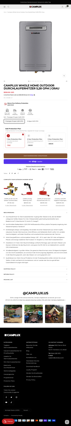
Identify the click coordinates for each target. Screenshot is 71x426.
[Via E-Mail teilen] (18, 173)
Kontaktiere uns (31, 357)
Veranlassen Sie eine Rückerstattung (32, 362)
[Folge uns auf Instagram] (16, 397)
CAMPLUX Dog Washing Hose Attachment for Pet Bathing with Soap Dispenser (27, 199)
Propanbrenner (8, 377)
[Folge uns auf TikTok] (11, 402)
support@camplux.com (56, 358)
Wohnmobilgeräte (10, 371)
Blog (27, 351)
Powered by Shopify (16, 415)
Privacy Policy (30, 380)
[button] (35, 104)
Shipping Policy (10, 269)
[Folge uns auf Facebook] (6, 397)
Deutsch (25, 410)
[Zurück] (4, 81)
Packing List (8, 279)
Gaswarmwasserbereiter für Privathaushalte (13, 352)
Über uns (29, 354)
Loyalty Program (31, 370)
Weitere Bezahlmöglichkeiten (35, 166)
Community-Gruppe (10, 392)
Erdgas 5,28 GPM (32, 121)
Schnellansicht (60, 205)
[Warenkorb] (66, 7)
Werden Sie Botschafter (34, 376)
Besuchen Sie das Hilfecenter (31, 346)
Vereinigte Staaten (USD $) (12, 410)
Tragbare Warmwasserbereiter (10, 346)
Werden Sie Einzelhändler (34, 373)
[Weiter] (66, 81)
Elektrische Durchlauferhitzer (9, 366)
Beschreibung (9, 212)
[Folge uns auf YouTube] (6, 402)
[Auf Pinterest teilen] (12, 173)
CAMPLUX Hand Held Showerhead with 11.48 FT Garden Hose (44, 199)
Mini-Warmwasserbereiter (12, 362)
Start (5, 12)
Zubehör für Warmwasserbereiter (10, 357)
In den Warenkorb (10, 205)
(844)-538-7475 (56, 353)
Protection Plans (9, 381)
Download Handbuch (33, 366)
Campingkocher (9, 374)
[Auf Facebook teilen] (9, 173)
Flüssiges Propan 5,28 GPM (14, 121)
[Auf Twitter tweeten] (15, 173)
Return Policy (9, 274)
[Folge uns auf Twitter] (11, 397)
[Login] (62, 6)
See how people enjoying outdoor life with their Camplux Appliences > (43, 300)
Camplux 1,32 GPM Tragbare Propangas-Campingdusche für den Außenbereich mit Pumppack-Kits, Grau (60, 199)
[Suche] (8, 7)
